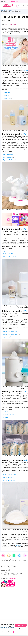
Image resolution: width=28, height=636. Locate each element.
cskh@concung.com (7, 568)
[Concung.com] (8, 6)
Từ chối (20, 628)
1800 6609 (12, 1)
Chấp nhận (20, 625)
